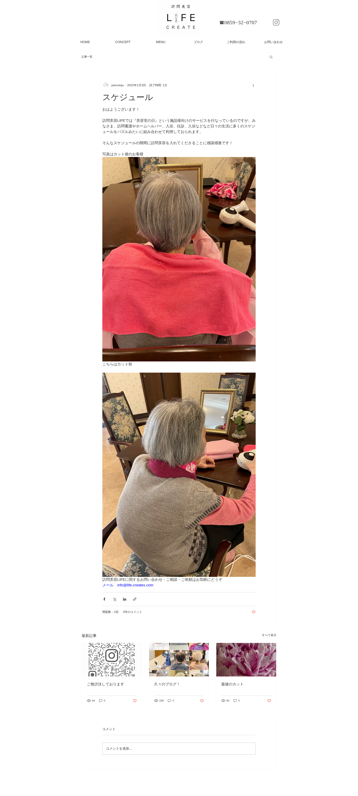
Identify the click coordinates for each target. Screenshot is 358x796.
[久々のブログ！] (179, 659)
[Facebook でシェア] (104, 599)
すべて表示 (269, 635)
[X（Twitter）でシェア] (114, 599)
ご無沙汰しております (105, 684)
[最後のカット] (246, 659)
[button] (271, 56)
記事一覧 (87, 56)
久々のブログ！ (167, 684)
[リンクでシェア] (135, 599)
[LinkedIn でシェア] (125, 599)
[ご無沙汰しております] (112, 659)
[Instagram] (276, 22)
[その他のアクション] (253, 85)
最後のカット (232, 684)
